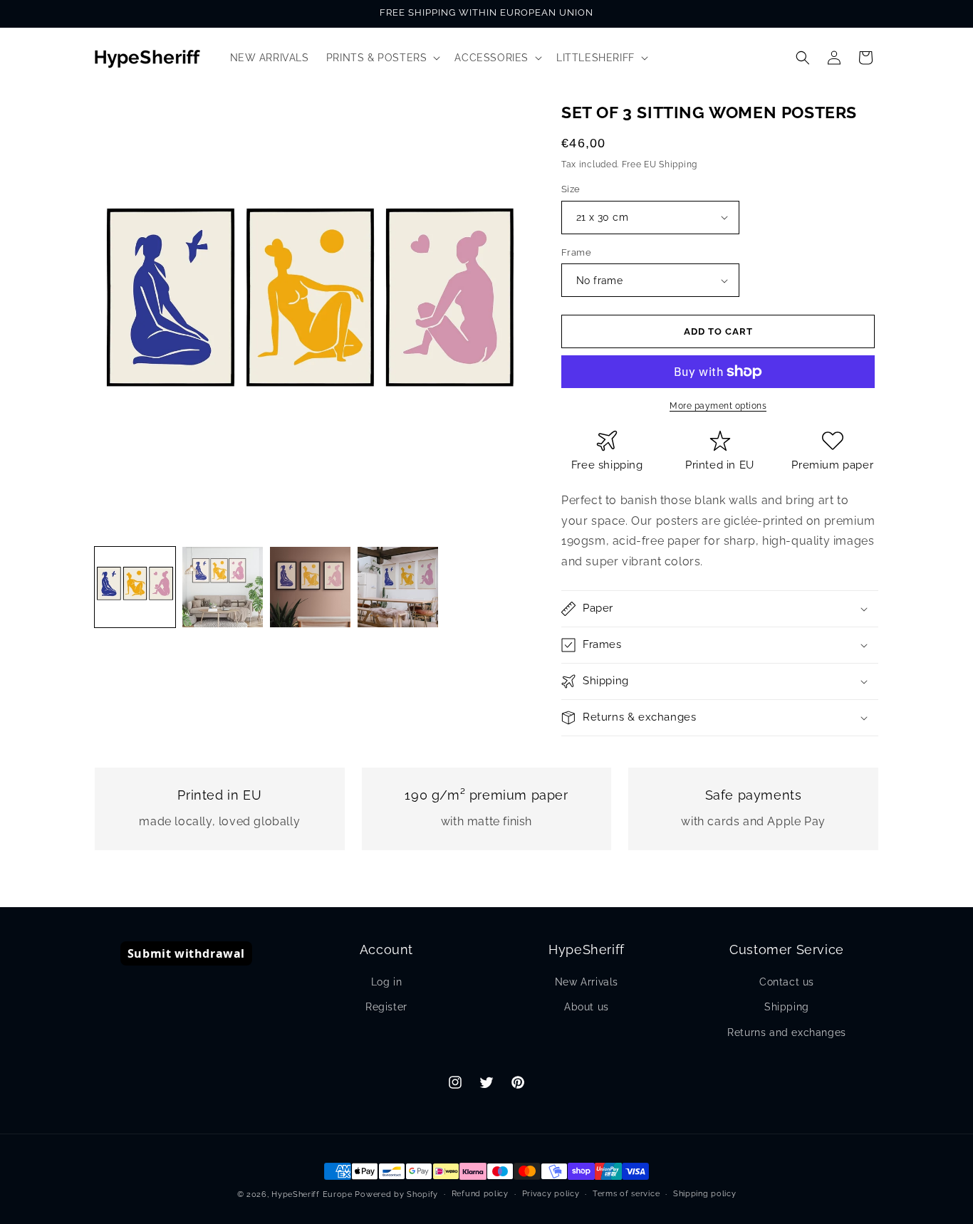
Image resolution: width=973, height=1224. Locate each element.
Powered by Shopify (396, 1194)
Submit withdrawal (186, 953)
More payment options (718, 406)
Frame (576, 252)
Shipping (786, 1007)
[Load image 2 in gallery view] (222, 587)
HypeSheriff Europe (312, 1194)
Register (386, 1007)
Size (571, 189)
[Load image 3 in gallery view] (310, 587)
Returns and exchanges (786, 1032)
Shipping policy (705, 1193)
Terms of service (626, 1193)
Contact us (786, 982)
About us (586, 1007)
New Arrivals (586, 982)
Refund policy (480, 1193)
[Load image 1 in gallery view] (135, 587)
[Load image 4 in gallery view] (398, 587)
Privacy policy (551, 1193)
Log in (386, 982)
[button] (382, 58)
